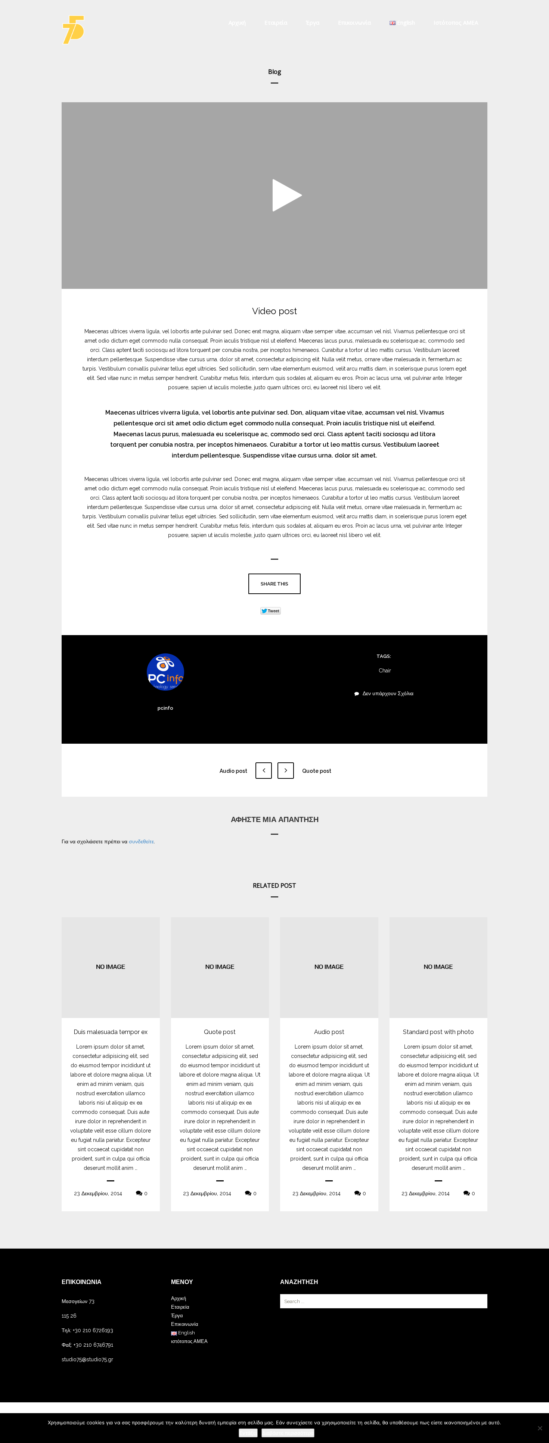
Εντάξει (248, 1433)
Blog (274, 72)
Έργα (312, 22)
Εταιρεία (275, 22)
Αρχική (237, 22)
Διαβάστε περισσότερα (288, 1433)
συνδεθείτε (141, 841)
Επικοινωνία (354, 22)
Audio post (234, 771)
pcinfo (165, 708)
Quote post (316, 771)
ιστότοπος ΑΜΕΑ (456, 22)
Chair (385, 671)
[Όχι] (539, 1428)
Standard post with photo (438, 1032)
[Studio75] (73, 30)
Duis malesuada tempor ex (111, 1032)
